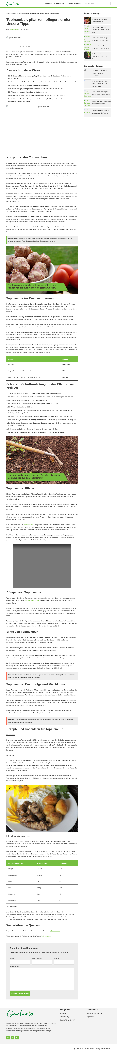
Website (56, 959)
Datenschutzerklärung (94, 1013)
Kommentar (14, 967)
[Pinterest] (17, 1037)
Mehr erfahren (55, 931)
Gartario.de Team (14, 29)
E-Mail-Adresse (38, 959)
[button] (65, 3)
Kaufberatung (64, 1017)
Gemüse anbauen (18, 13)
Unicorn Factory (95, 1049)
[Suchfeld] (108, 3)
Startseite (48, 3)
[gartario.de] (12, 4)
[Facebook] (12, 1037)
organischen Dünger (32, 600)
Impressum (90, 1017)
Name (12, 959)
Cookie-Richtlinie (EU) (67, 1020)
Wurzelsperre (28, 525)
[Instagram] (8, 1037)
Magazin (63, 1013)
